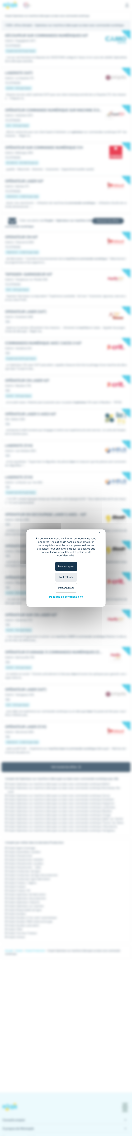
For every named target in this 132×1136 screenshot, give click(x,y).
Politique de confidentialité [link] (66, 596)
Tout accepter (66, 566)
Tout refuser (66, 577)
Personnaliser (66, 588)
